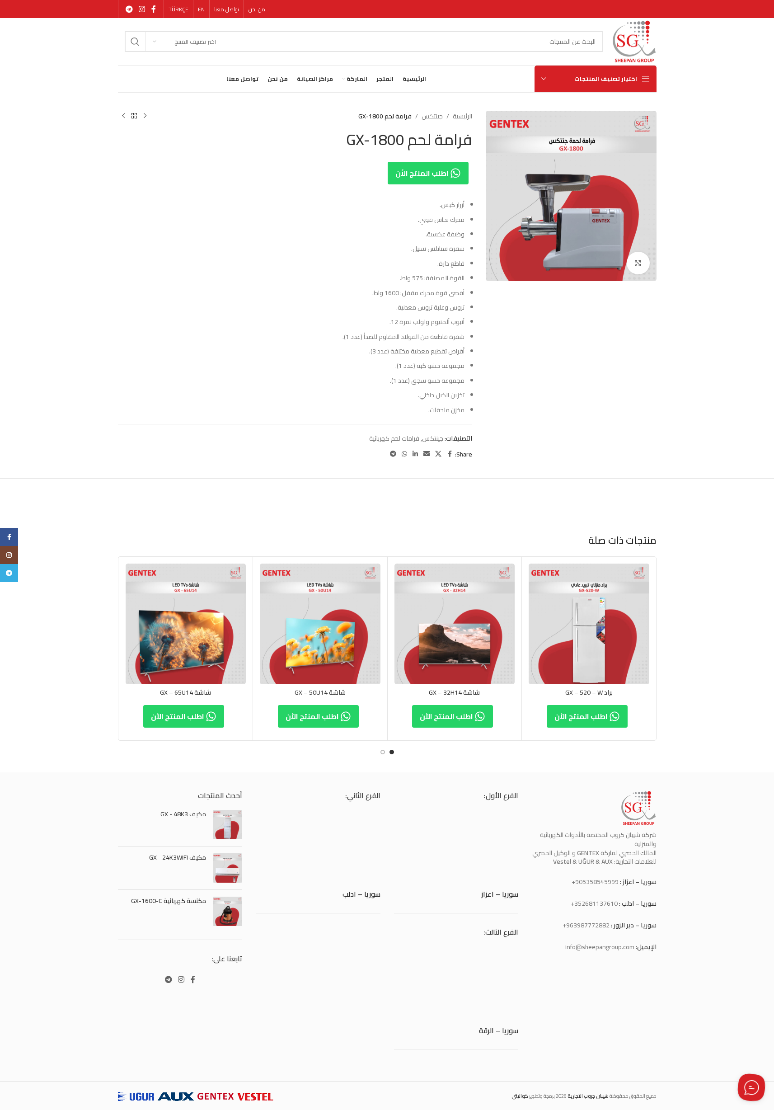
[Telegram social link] (129, 9)
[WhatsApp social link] (404, 454)
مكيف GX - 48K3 (183, 814)
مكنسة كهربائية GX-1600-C (168, 901)
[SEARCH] (135, 41)
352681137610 (596, 903)
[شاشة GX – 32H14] (454, 624)
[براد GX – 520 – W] (589, 624)
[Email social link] (426, 454)
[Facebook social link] (153, 9)
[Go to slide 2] (382, 752)
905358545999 (597, 882)
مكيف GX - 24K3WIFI (177, 857)
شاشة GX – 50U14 (320, 692)
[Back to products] (134, 116)
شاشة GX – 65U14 (185, 692)
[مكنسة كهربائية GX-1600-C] (227, 911)
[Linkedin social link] (415, 454)
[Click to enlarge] (638, 263)
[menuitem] (201, 9)
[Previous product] (145, 116)
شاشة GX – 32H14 (454, 692)
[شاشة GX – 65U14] (186, 624)
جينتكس (432, 116)
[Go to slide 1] (391, 752)
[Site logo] (634, 41)
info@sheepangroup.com (599, 947)
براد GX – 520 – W (589, 692)
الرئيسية (462, 116)
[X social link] (438, 454)
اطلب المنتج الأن (422, 173)
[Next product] (123, 116)
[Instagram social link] (142, 9)
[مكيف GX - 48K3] (227, 824)
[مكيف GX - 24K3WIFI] (227, 868)
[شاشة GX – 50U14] (320, 624)
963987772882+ (586, 925)
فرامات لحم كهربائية (394, 438)
